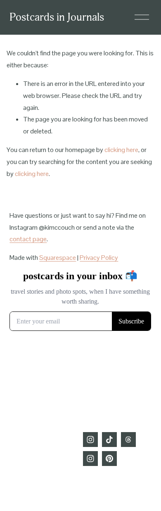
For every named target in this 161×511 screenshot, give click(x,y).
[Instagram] (90, 439)
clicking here (121, 149)
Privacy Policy (99, 257)
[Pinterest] (109, 458)
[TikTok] (109, 439)
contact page (28, 239)
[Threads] (128, 439)
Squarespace (57, 257)
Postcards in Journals (56, 17)
